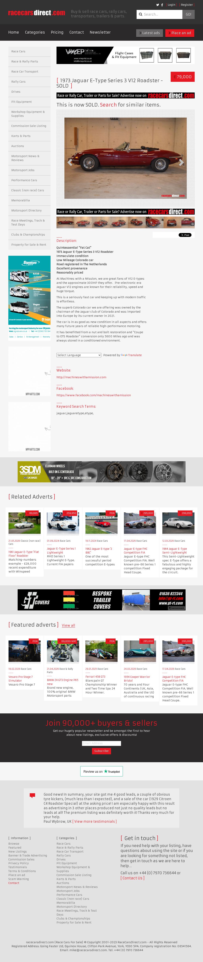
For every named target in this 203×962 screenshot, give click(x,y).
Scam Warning (18, 879)
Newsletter (100, 32)
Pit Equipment (21, 102)
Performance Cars (24, 180)
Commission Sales (21, 859)
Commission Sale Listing (28, 126)
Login (171, 5)
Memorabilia (20, 200)
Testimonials (17, 867)
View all (68, 625)
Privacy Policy (18, 863)
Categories (35, 32)
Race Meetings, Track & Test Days (28, 222)
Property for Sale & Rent (28, 244)
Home (13, 32)
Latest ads (151, 33)
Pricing (57, 32)
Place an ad (181, 33)
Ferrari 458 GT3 (95, 676)
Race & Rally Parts (24, 61)
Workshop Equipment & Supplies (28, 114)
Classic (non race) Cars (27, 190)
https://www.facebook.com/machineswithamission (93, 395)
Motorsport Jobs (22, 170)
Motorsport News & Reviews (25, 158)
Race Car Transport (24, 71)
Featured (14, 847)
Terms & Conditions (22, 871)
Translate (135, 355)
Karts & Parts (21, 136)
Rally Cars (18, 81)
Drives (15, 91)
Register (187, 5)
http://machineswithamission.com (81, 377)
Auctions (17, 146)
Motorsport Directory (26, 210)
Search (108, 105)
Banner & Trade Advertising (27, 855)
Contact (76, 32)
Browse (13, 843)
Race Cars (18, 51)
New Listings (17, 851)
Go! (188, 14)
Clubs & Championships (28, 234)
